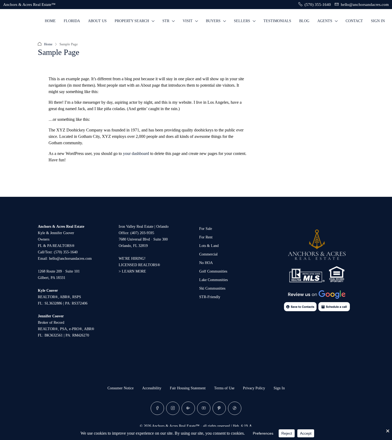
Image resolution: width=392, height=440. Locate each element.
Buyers (213, 21)
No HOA (206, 263)
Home (50, 21)
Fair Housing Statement (188, 388)
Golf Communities (213, 271)
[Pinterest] (219, 408)
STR (165, 21)
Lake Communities (213, 280)
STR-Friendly (209, 297)
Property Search (132, 21)
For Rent (206, 237)
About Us (97, 21)
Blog (304, 21)
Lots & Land (209, 246)
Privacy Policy (254, 388)
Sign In (378, 21)
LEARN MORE (134, 271)
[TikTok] (234, 408)
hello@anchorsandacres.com (70, 259)
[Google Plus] (188, 408)
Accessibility (151, 388)
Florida (72, 21)
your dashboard (136, 153)
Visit (188, 21)
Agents (324, 21)
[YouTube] (203, 408)
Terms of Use (224, 388)
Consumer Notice (120, 388)
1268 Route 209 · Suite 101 (59, 271)
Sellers (242, 21)
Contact (354, 21)
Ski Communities (212, 288)
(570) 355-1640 (66, 252)
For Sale (205, 229)
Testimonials (277, 21)
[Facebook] (157, 408)
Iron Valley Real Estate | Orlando (144, 227)
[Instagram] (172, 408)
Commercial (208, 254)
